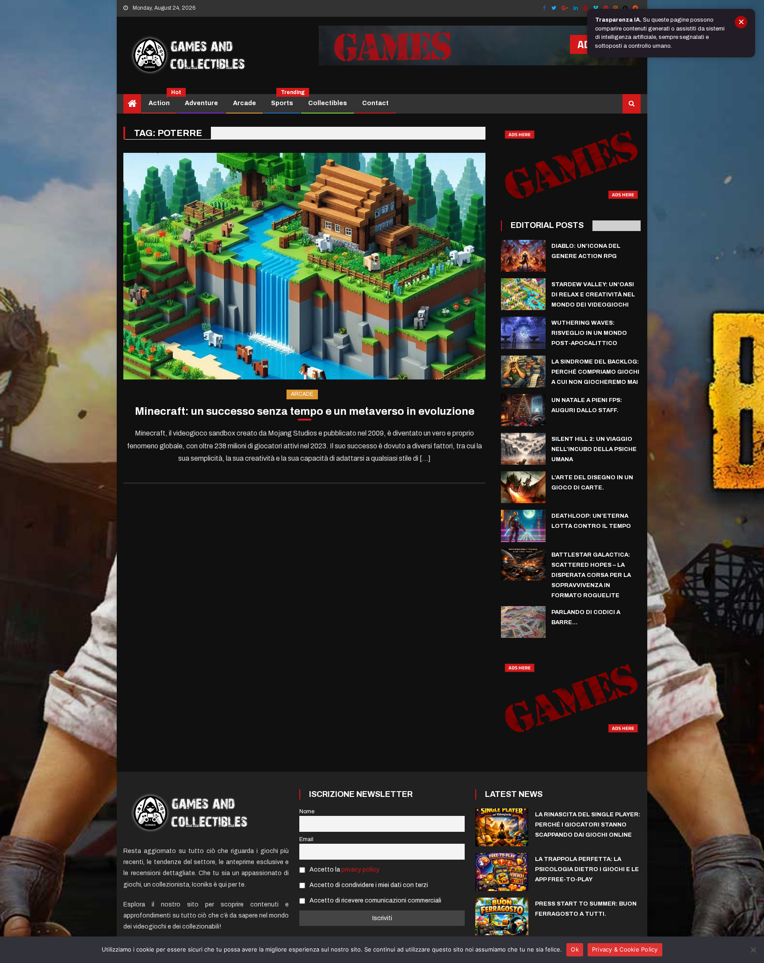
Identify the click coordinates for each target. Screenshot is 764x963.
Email (306, 839)
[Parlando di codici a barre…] (523, 622)
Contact (375, 103)
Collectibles (327, 103)
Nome (306, 811)
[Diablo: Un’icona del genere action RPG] (523, 256)
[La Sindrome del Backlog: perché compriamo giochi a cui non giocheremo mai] (523, 371)
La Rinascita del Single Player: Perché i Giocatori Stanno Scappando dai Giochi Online (587, 824)
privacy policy (360, 869)
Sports (285, 100)
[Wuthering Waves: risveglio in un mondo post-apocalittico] (523, 333)
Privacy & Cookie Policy (625, 949)
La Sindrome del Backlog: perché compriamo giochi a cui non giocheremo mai (595, 372)
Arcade (244, 103)
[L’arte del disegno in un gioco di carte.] (523, 487)
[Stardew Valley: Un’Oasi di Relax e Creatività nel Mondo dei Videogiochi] (523, 294)
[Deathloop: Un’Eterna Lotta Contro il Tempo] (523, 526)
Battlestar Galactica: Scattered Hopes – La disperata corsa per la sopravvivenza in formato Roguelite (591, 575)
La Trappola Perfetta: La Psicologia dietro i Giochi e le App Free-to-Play (587, 869)
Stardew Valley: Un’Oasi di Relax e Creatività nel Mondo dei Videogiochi (593, 294)
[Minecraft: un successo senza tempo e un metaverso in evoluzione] (304, 266)
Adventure (201, 103)
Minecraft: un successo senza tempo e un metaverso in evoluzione (304, 411)
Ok (575, 949)
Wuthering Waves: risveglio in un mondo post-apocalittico (589, 333)
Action (162, 100)
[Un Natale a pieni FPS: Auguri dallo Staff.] (523, 410)
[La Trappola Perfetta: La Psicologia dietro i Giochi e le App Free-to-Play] (501, 872)
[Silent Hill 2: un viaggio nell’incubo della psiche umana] (523, 449)
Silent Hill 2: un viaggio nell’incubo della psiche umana (594, 449)
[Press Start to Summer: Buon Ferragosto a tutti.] (501, 917)
